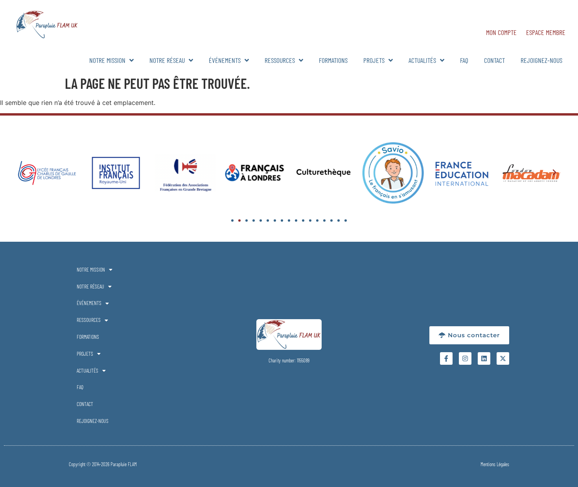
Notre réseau (167, 60)
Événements (225, 60)
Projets (374, 60)
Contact (494, 60)
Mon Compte (501, 32)
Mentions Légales (494, 464)
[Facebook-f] (446, 358)
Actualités (422, 60)
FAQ (464, 60)
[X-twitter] (503, 358)
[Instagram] (465, 358)
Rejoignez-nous (541, 60)
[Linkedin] (484, 358)
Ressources (280, 60)
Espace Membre (545, 32)
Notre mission (107, 60)
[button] (24, 172)
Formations (333, 60)
